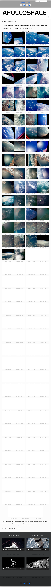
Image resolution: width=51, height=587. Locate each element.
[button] (13, 544)
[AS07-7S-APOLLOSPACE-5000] (25, 525)
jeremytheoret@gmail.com (25, 2)
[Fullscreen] (22, 549)
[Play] (3, 549)
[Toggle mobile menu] (48, 17)
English (39, 1)
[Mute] (20, 549)
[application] (13, 544)
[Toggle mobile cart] (45, 17)
